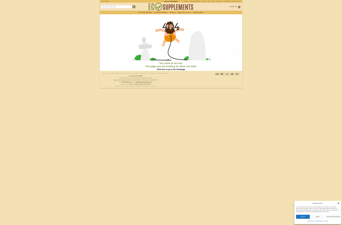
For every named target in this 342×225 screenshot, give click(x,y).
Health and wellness (145, 12)
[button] (338, 203)
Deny (318, 217)
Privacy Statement (319, 221)
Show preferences (333, 217)
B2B (209, 1)
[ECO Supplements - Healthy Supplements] (171, 7)
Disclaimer (219, 1)
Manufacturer (198, 12)
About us (186, 1)
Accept (303, 217)
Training (172, 12)
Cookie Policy (311, 221)
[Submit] (133, 6)
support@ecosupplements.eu (144, 82)
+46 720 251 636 (126, 82)
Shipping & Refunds (195, 1)
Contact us (204, 1)
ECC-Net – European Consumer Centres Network (140, 84)
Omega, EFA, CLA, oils (184, 12)
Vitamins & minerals (160, 12)
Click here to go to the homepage (171, 69)
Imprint (326, 221)
